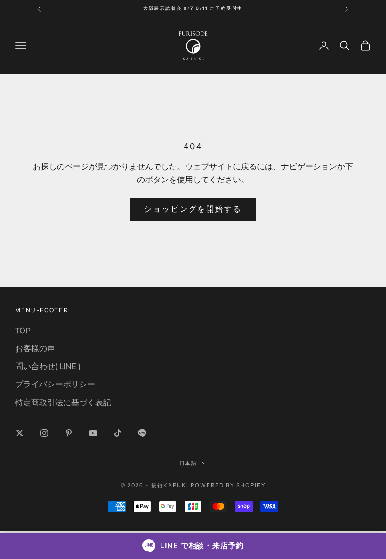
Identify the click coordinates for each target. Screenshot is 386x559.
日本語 (188, 463)
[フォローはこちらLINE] (142, 433)
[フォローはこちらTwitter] (19, 433)
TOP (23, 330)
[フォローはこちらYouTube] (93, 433)
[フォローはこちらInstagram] (44, 433)
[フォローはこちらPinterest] (68, 433)
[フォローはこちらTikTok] (117, 433)
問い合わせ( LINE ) (47, 366)
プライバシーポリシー (55, 384)
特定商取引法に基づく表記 (63, 402)
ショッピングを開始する (193, 209)
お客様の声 (35, 348)
